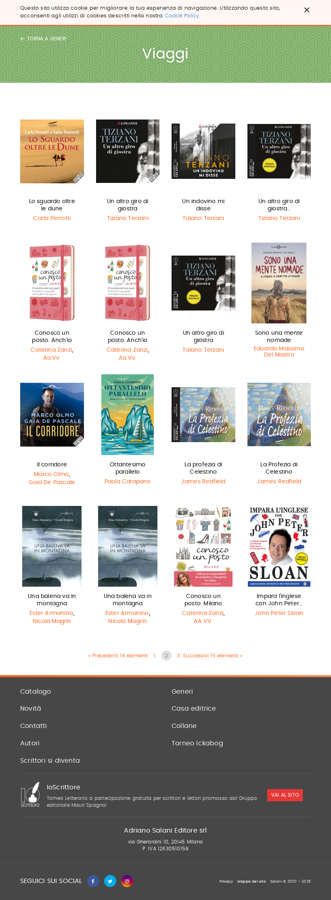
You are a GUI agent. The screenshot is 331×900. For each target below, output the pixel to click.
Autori (30, 743)
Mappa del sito (251, 881)
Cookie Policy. (183, 16)
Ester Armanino (51, 613)
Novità (30, 708)
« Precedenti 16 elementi (118, 655)
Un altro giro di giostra (127, 205)
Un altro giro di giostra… (279, 205)
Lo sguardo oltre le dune (52, 205)
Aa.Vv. (52, 358)
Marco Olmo (51, 474)
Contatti (33, 726)
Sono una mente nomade (279, 336)
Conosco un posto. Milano (203, 600)
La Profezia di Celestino (278, 468)
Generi (182, 691)
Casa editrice (194, 708)
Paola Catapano (128, 482)
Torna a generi (46, 38)
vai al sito (285, 795)
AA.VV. (203, 621)
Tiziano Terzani (128, 218)
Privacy (226, 881)
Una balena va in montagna (52, 600)
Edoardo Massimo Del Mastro (279, 352)
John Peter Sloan (279, 613)
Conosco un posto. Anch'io (52, 336)
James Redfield (203, 482)
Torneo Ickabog (197, 743)
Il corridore (52, 465)
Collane (184, 726)
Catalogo (35, 691)
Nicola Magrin (52, 621)
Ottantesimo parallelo (127, 468)
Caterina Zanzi (51, 350)
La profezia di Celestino (203, 468)
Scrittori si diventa (50, 760)
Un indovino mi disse (203, 205)
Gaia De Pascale (52, 482)
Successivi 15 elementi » (213, 655)
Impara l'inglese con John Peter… (279, 600)
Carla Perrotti (52, 218)
